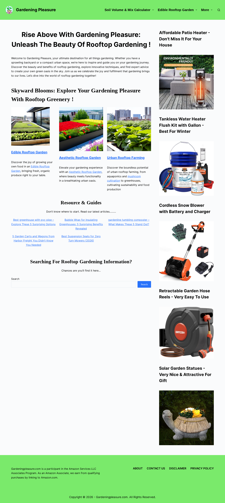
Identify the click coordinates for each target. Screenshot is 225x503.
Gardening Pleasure (36, 9)
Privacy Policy (202, 468)
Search (15, 278)
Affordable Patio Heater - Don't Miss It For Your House (184, 38)
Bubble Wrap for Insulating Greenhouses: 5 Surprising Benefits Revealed (81, 224)
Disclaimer (177, 468)
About (138, 468)
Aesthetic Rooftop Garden (80, 158)
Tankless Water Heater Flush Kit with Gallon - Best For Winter (182, 125)
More (205, 10)
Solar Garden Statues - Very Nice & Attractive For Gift (185, 374)
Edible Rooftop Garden (176, 10)
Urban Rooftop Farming (126, 158)
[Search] (219, 10)
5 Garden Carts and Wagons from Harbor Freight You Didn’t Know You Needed (33, 241)
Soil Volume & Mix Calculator (127, 10)
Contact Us (156, 468)
